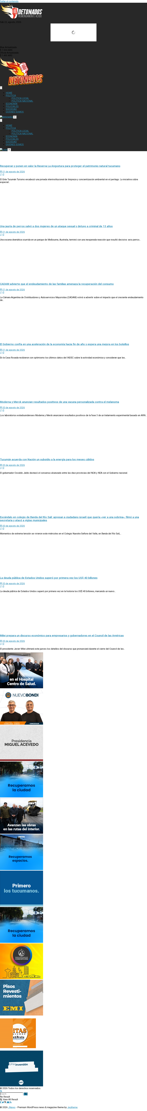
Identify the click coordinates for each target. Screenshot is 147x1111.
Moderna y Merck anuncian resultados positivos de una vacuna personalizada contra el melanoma (59, 402)
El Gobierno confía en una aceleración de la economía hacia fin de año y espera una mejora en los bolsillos (64, 344)
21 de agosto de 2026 (13, 171)
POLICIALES (12, 106)
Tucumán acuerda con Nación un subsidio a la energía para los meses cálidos (47, 459)
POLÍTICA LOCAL (20, 98)
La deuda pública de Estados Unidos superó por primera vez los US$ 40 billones (48, 577)
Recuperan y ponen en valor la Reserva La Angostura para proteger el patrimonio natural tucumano (60, 166)
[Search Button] (1, 1091)
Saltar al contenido (9, 1)
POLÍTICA (11, 95)
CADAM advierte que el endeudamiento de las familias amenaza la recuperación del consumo (57, 284)
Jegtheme (72, 1107)
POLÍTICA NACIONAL (22, 101)
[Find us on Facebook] (1, 1102)
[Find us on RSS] (11, 1102)
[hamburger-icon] (1, 87)
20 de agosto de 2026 (13, 407)
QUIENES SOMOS (15, 112)
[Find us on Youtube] (8, 1102)
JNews (11, 1107)
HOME (9, 92)
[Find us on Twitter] (4, 1102)
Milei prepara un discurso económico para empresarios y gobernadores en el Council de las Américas (62, 635)
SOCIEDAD (11, 109)
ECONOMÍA (11, 103)
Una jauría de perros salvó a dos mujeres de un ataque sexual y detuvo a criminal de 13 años (56, 226)
